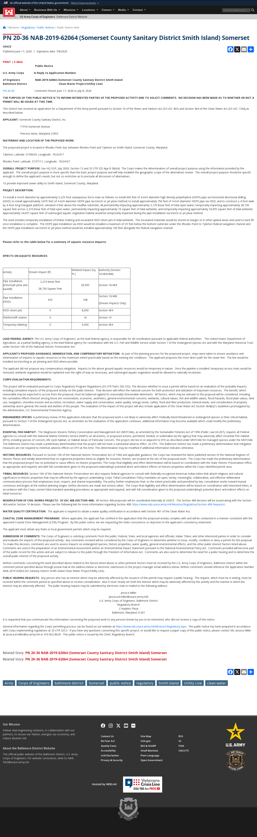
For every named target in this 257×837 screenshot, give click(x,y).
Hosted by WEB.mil (104, 784)
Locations (89, 9)
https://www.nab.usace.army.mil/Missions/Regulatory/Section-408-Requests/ (178, 504)
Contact (138, 9)
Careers (107, 9)
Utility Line (193, 683)
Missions (70, 9)
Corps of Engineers (33, 683)
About (24, 9)
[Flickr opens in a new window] (133, 725)
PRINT (7, 62)
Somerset (96, 683)
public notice (120, 683)
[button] (85, 3)
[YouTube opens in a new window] (126, 725)
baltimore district (69, 683)
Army (9, 683)
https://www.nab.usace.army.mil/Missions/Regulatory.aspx (151, 626)
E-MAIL (18, 62)
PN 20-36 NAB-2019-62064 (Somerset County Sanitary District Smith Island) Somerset (96, 652)
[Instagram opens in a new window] (111, 725)
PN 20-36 (8, 91)
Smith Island (169, 683)
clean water (216, 683)
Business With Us (46, 9)
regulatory (144, 683)
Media (122, 9)
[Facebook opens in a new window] (103, 725)
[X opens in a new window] (118, 725)
